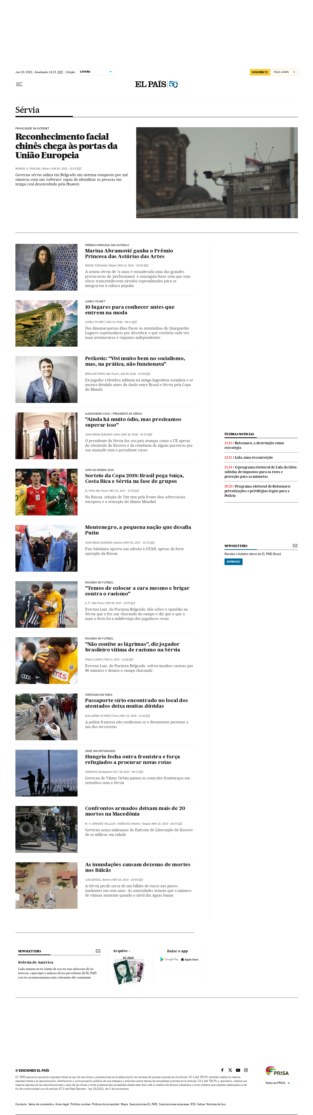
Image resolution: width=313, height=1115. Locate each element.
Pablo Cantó (94, 659)
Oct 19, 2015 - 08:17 (128, 772)
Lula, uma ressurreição (254, 457)
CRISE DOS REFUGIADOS (100, 751)
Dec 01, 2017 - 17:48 (124, 490)
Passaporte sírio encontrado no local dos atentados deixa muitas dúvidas (136, 703)
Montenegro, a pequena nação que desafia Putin (138, 530)
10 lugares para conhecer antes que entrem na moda (130, 310)
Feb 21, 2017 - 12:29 (119, 659)
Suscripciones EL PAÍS (143, 1104)
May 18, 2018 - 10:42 (137, 434)
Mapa (124, 1104)
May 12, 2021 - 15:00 (133, 265)
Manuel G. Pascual (28, 168)
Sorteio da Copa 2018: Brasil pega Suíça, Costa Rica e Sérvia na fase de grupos (134, 479)
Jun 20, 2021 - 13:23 (66, 168)
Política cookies (80, 1104)
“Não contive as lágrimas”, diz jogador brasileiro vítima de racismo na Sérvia (132, 647)
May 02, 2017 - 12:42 (139, 542)
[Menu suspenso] (19, 84)
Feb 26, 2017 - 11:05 (120, 603)
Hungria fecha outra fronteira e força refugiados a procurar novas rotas (132, 760)
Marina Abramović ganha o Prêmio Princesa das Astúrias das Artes (129, 254)
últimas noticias (239, 434)
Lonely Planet (95, 301)
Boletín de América (35, 962)
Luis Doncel (93, 879)
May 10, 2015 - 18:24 (167, 823)
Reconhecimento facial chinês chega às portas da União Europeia (66, 145)
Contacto (21, 1104)
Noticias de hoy (216, 1104)
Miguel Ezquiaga (96, 265)
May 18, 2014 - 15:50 (127, 879)
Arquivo (120, 951)
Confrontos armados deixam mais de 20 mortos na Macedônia (135, 811)
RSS (193, 1104)
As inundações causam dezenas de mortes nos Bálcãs (137, 868)
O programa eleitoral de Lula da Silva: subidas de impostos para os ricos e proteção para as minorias (260, 472)
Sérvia (27, 110)
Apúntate (233, 561)
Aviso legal (62, 1104)
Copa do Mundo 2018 (99, 470)
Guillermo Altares (98, 715)
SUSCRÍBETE (260, 72)
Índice (201, 1104)
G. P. (87, 603)
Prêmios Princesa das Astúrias (107, 245)
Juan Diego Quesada (98, 434)
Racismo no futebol (99, 582)
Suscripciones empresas (174, 1104)
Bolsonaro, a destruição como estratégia (254, 445)
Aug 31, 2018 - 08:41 (121, 322)
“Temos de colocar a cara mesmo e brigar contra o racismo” (137, 591)
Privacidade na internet (32, 128)
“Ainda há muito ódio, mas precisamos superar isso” (133, 422)
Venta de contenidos (41, 1104)
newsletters (235, 546)
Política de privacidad (105, 1104)
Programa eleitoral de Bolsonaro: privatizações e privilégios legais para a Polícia (257, 491)
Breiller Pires (95, 373)
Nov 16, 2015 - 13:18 (135, 715)
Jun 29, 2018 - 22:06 (135, 373)
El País (89, 490)
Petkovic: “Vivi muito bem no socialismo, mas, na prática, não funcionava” (135, 361)
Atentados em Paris (98, 695)
